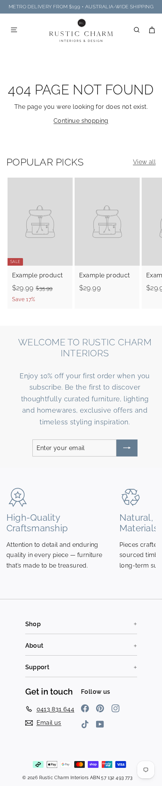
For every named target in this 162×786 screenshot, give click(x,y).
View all (144, 162)
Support (37, 667)
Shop (33, 624)
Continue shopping (81, 120)
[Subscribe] (127, 447)
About (34, 645)
